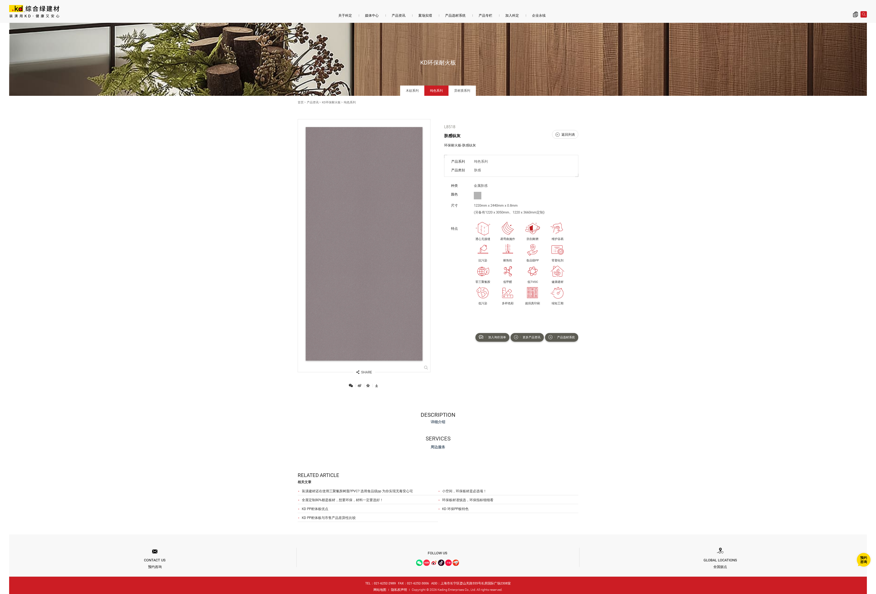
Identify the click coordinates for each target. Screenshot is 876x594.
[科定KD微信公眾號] (419, 563)
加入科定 (512, 15)
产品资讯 (398, 15)
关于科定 (345, 15)
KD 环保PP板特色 (455, 509)
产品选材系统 (455, 15)
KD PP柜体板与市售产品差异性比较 (329, 518)
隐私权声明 (399, 589)
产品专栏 (485, 15)
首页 (301, 102)
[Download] (376, 385)
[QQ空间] (368, 385)
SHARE (366, 372)
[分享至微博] (359, 385)
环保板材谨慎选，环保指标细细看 (467, 500)
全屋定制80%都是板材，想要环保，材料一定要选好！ (342, 500)
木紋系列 (412, 90)
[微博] (434, 563)
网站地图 (379, 589)
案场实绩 (425, 15)
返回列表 (568, 135)
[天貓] (448, 563)
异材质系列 (462, 90)
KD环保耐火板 (331, 102)
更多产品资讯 (531, 337)
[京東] (456, 563)
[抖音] (441, 563)
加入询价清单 (497, 337)
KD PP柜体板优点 (315, 509)
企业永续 (539, 15)
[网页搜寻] (863, 14)
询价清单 (855, 14)
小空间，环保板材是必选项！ (464, 491)
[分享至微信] (351, 385)
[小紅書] (426, 563)
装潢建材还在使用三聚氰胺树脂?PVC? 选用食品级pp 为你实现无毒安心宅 (357, 491)
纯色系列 (436, 90)
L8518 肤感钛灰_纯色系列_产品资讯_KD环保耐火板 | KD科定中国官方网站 (34, 12)
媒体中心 (372, 15)
